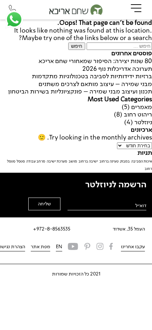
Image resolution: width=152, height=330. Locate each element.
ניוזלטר (143, 122)
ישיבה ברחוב (88, 161)
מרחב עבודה (35, 161)
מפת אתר (40, 246)
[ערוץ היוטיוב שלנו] (73, 247)
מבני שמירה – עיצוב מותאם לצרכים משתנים (95, 84)
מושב (73, 161)
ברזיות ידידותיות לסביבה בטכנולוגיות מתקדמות (92, 76)
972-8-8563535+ (51, 229)
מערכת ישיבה (57, 161)
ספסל (21, 161)
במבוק (125, 161)
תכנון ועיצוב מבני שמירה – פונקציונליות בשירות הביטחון (80, 92)
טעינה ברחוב (108, 161)
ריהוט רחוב (138, 115)
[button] (14, 19)
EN (59, 246)
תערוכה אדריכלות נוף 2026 (117, 69)
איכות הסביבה (141, 161)
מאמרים (141, 107)
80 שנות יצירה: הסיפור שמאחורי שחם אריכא (95, 61)
